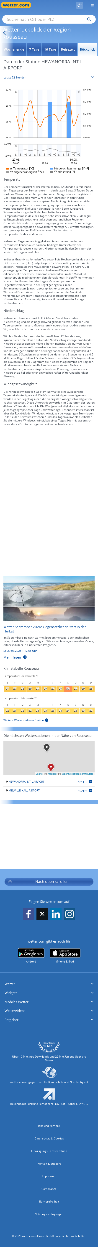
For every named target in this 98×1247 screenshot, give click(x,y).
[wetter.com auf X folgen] (42, 915)
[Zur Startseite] (18, 5)
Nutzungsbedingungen (49, 1214)
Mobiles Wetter (16, 1002)
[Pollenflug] (79, 5)
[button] (49, 984)
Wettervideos (15, 1010)
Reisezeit (68, 49)
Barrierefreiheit (49, 1201)
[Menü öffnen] (90, 5)
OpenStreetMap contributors (77, 773)
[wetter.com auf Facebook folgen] (28, 914)
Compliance (49, 1189)
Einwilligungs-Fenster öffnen (49, 1151)
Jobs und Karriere (49, 1126)
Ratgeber (11, 1019)
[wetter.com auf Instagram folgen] (69, 914)
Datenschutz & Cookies (49, 1138)
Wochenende (14, 49)
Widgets (11, 992)
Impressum (49, 1176)
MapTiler (52, 773)
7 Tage (34, 49)
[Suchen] (88, 19)
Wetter (10, 984)
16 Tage (50, 49)
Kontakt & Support (49, 1164)
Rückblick (87, 49)
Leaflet (39, 773)
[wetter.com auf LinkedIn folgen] (56, 914)
